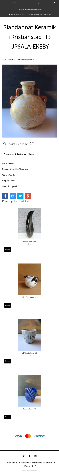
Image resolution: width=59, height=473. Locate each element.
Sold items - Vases (15, 59)
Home (5, 59)
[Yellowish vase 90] (29, 101)
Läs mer (7, 249)
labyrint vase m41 (29, 241)
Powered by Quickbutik (29, 470)
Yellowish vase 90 (28, 59)
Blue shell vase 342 (29, 409)
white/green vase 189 (29, 297)
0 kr (29, 244)
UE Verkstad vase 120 (29, 353)
